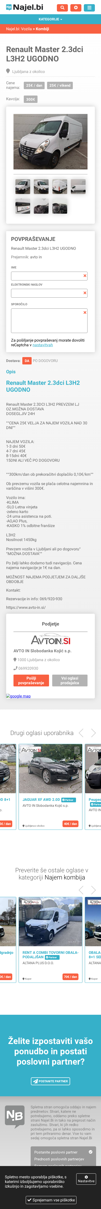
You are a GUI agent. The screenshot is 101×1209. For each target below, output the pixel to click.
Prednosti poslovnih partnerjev (59, 1159)
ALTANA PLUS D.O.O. (38, 963)
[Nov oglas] (75, 8)
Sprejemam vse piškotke (54, 1200)
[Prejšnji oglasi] (91, 733)
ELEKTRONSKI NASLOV (26, 284)
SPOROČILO (19, 304)
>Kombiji (41, 29)
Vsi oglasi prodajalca (70, 680)
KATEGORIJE (49, 19)
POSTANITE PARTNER (53, 1081)
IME (13, 267)
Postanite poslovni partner (55, 1152)
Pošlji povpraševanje (31, 680)
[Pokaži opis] (11, 750)
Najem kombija (65, 877)
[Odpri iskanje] (62, 8)
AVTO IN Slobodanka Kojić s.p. (46, 805)
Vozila (26, 29)
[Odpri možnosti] (89, 8)
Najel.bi (12, 29)
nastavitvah (43, 345)
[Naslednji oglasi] (83, 733)
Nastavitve (86, 1181)
